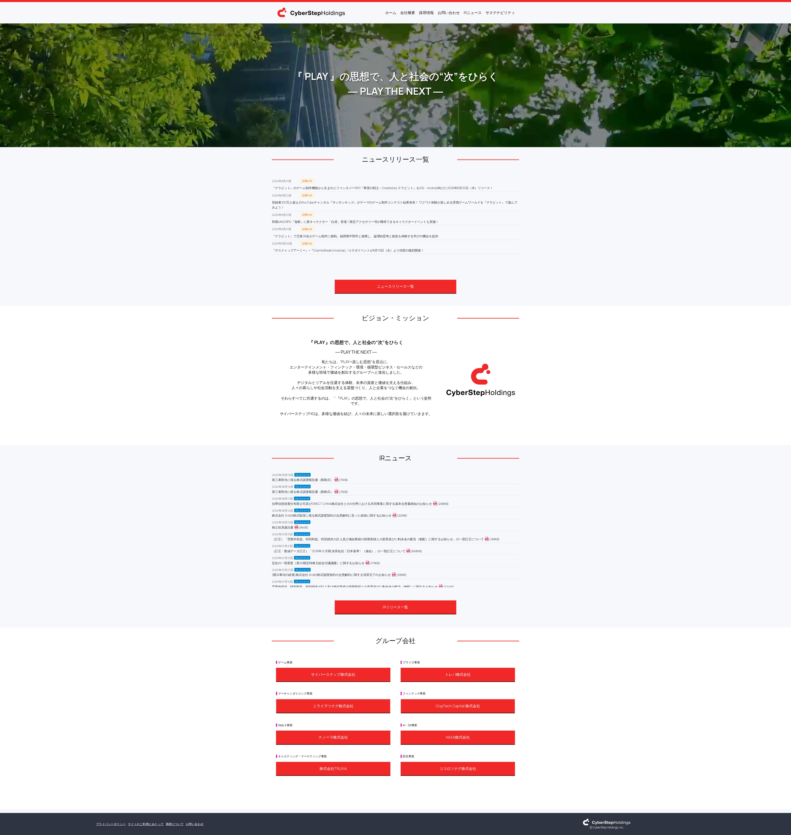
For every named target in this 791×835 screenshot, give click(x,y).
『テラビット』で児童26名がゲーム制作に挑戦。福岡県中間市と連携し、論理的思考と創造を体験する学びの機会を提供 (355, 236)
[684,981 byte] (410, 551)
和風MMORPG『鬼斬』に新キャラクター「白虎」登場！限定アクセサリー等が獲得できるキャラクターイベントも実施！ (355, 222)
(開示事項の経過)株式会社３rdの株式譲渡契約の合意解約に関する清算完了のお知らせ (331, 575)
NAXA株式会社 (458, 737)
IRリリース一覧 (395, 607)
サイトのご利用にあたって (146, 824)
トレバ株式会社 (458, 674)
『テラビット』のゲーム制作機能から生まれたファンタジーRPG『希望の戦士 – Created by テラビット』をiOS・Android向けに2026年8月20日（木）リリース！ (382, 188)
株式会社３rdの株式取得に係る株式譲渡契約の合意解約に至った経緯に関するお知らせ (331, 515)
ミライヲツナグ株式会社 (333, 705)
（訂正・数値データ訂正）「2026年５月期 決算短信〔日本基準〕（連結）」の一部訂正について (338, 551)
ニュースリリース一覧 (395, 286)
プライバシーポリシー (111, 824)
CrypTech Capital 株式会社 (458, 705)
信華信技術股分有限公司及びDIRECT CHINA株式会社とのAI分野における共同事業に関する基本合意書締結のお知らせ (352, 504)
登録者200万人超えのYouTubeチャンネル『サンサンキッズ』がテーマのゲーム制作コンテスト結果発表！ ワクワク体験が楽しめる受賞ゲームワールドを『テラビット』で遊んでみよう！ (394, 204)
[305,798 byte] (437, 504)
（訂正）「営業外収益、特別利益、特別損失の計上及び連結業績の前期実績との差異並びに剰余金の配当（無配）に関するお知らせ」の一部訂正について (378, 539)
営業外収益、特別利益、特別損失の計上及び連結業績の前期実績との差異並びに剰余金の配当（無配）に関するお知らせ (355, 587)
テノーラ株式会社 (333, 737)
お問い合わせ (195, 824)
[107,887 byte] (396, 575)
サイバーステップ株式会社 (333, 674)
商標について (175, 824)
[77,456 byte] (338, 480)
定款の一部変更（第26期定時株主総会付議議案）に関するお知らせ (318, 563)
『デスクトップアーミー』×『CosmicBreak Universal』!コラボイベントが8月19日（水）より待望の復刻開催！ (348, 250)
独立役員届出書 (282, 527)
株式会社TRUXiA (333, 768)
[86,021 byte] (298, 527)
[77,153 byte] (338, 492)
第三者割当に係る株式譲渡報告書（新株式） (302, 480)
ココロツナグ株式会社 (457, 768)
